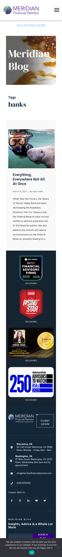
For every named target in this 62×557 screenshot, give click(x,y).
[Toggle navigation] (57, 10)
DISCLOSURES (38, 25)
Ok (31, 552)
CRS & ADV (22, 25)
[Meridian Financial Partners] (21, 420)
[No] (58, 547)
